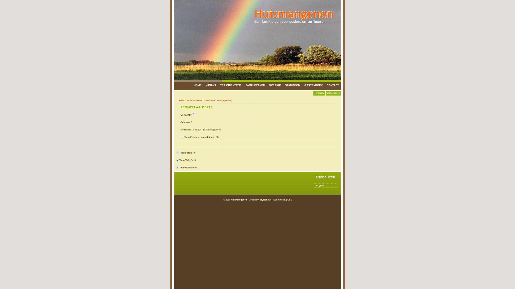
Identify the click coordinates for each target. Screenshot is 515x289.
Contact (333, 85)
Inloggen (320, 185)
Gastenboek (313, 85)
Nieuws (211, 85)
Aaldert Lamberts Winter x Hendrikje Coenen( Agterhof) (205, 100)
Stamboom (292, 85)
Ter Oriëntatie (231, 85)
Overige (275, 85)
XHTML (282, 199)
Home (198, 85)
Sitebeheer (325, 177)
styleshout (265, 199)
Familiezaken (255, 85)
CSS (289, 199)
